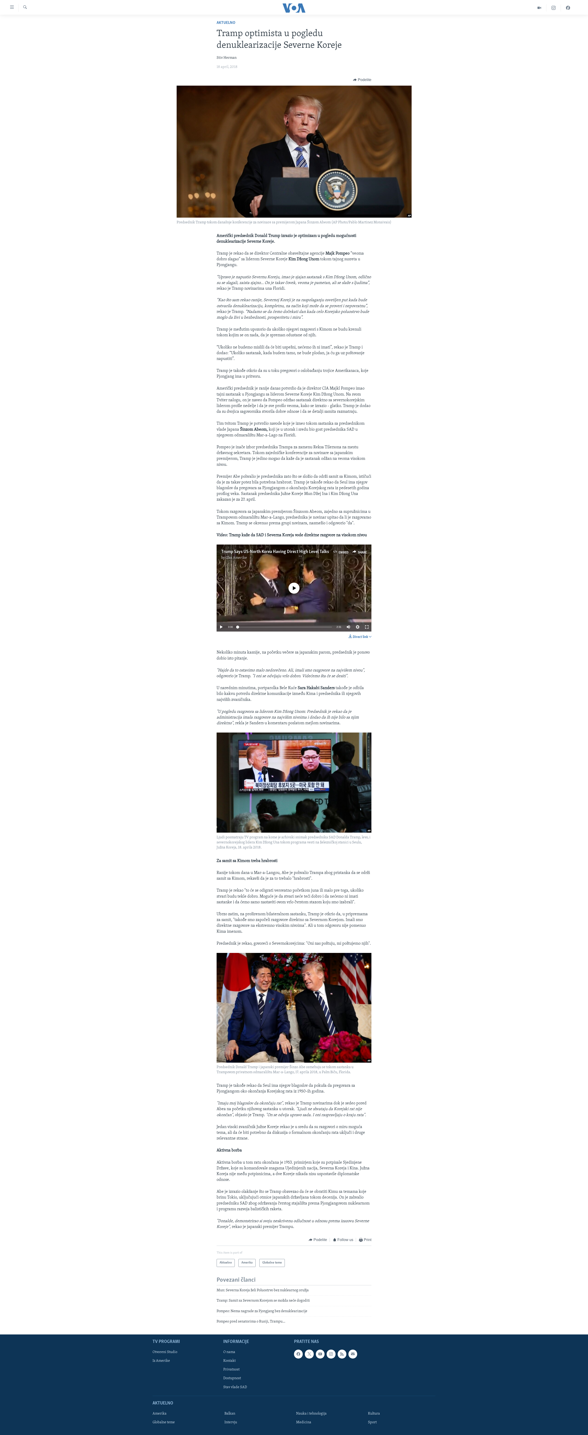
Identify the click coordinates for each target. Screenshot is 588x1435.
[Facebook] (568, 7)
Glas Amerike (236, 558)
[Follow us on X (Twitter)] (309, 1354)
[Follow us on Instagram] (331, 1354)
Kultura (374, 1413)
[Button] (362, 80)
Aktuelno (226, 23)
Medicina (303, 1422)
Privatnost (231, 1370)
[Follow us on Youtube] (320, 1354)
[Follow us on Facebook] (298, 1354)
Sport (372, 1422)
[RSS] (342, 1354)
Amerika (160, 1413)
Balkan (229, 1413)
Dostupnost (232, 1378)
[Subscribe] (352, 1354)
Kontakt (229, 1361)
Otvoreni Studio (165, 1352)
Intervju (230, 1422)
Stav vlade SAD (235, 1387)
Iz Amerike (161, 1361)
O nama (229, 1352)
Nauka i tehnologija (311, 1413)
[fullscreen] (366, 627)
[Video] (539, 7)
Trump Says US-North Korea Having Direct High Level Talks (275, 552)
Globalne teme (164, 1422)
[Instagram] (553, 7)
